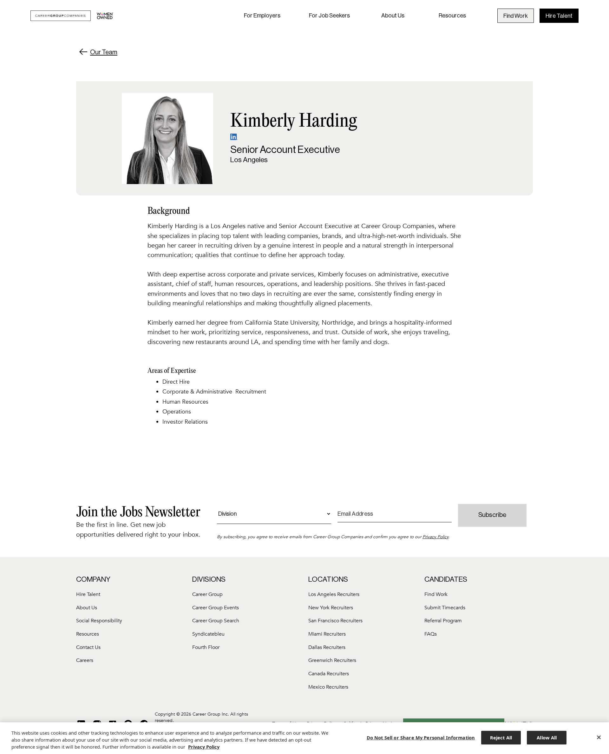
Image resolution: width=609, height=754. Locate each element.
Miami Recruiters (327, 634)
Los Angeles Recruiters (333, 594)
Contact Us (88, 647)
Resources (452, 15)
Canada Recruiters (328, 673)
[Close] (599, 737)
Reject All (501, 737)
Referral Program (443, 620)
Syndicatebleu (208, 634)
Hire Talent (559, 16)
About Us (392, 15)
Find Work (515, 16)
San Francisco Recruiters (335, 620)
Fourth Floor (205, 647)
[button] (262, 15)
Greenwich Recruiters (332, 660)
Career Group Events (215, 607)
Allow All (547, 737)
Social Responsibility (99, 620)
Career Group (207, 594)
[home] (72, 15)
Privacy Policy (435, 537)
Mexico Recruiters (328, 687)
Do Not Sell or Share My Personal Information (421, 737)
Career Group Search (215, 620)
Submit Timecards (444, 607)
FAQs (430, 634)
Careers (84, 660)
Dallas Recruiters (326, 647)
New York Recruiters (330, 607)
